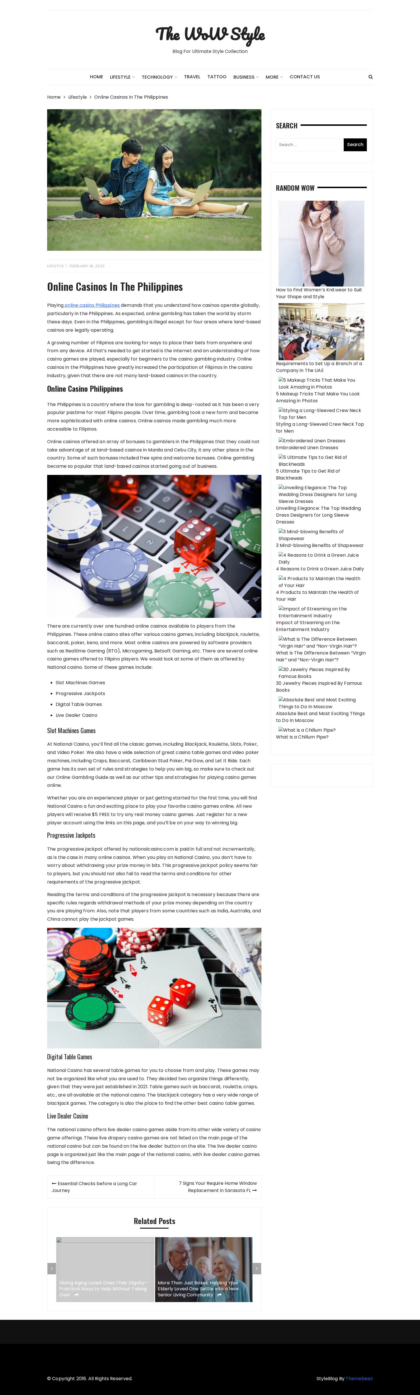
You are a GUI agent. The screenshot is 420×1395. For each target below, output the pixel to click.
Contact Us (305, 76)
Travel (192, 76)
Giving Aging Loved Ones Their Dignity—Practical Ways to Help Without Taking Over (103, 1289)
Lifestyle (55, 266)
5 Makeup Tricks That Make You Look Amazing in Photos (318, 397)
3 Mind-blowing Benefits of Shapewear (320, 545)
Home (96, 76)
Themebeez (359, 1378)
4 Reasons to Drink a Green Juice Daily (320, 569)
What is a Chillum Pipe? (302, 737)
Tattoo (217, 76)
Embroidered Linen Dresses (307, 447)
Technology (157, 77)
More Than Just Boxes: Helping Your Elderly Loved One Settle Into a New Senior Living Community (198, 1289)
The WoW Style (210, 34)
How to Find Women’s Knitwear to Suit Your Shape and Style (319, 293)
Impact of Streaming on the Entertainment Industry (308, 626)
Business (244, 77)
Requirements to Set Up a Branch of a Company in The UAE (319, 367)
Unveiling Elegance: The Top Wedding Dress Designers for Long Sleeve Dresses (318, 515)
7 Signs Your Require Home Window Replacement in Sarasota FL (218, 1187)
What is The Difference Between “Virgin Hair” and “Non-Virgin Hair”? (321, 656)
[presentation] (51, 1268)
